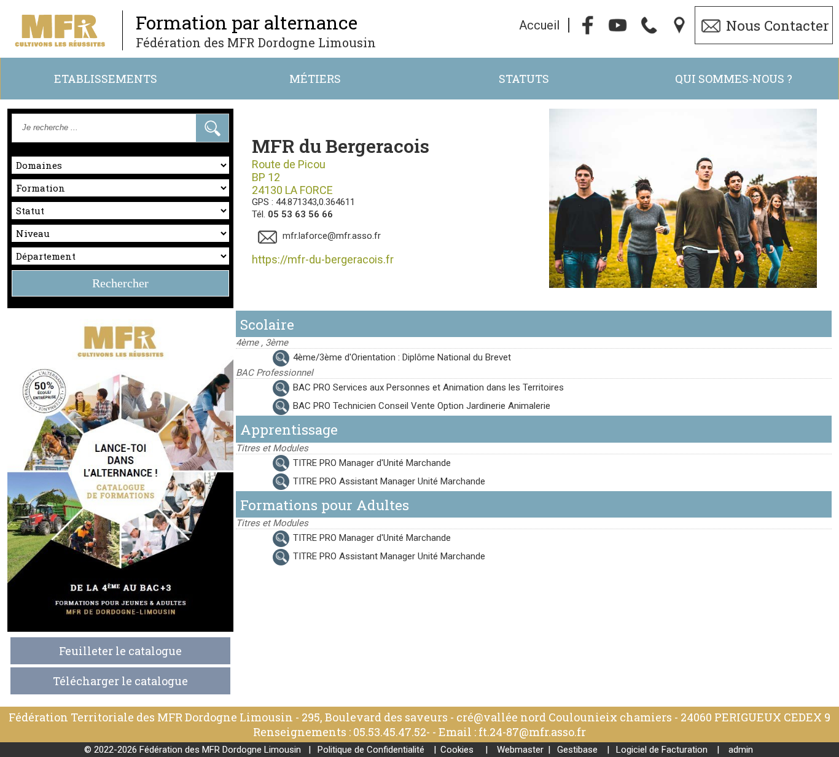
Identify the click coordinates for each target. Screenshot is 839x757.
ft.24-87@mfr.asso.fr (532, 731)
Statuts (524, 78)
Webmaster (520, 749)
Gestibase (577, 749)
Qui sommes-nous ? (733, 78)
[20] (264, 387)
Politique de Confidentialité (371, 749)
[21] (264, 405)
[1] (264, 357)
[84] (264, 481)
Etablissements (105, 78)
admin (740, 749)
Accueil (539, 25)
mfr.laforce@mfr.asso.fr (332, 235)
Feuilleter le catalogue (120, 650)
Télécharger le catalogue (120, 681)
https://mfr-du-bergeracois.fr (323, 259)
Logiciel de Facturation (662, 749)
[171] (264, 462)
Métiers (315, 78)
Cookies (457, 749)
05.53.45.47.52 (389, 731)
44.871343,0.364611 (315, 202)
